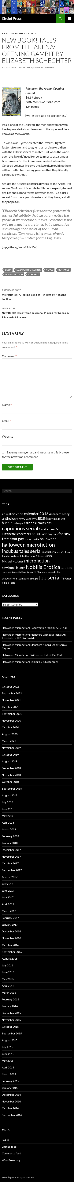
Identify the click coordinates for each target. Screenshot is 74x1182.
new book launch (13, 568)
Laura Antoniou (37, 556)
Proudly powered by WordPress (18, 1177)
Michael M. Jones (13, 561)
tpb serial (49, 577)
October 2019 (10, 754)
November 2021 (11, 700)
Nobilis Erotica (43, 567)
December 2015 (11, 1013)
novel (49, 269)
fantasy (64, 534)
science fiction (14, 274)
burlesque (18, 523)
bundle (7, 523)
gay (21, 538)
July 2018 (7, 802)
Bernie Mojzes (56, 518)
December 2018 (11, 768)
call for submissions (38, 523)
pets (69, 567)
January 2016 (10, 1006)
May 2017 (7, 897)
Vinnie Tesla (25, 67)
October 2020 (10, 727)
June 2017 (8, 890)
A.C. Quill (6, 514)
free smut (9, 539)
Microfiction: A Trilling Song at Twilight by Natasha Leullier (34, 295)
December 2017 (11, 849)
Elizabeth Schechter (29, 269)
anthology (10, 518)
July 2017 (7, 883)
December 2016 (11, 931)
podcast (6, 572)
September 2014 (12, 1115)
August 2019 (9, 761)
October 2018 (10, 781)
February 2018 (10, 836)
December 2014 (11, 1094)
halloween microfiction (28, 544)
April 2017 (8, 904)
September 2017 (12, 870)
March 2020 (9, 741)
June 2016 (8, 972)
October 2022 (10, 686)
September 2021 (12, 713)
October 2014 (10, 1108)
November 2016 (11, 938)
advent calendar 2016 (30, 513)
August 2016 (9, 958)
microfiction (37, 560)
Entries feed (9, 1146)
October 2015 (10, 1026)
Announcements (13, 33)
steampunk (22, 578)
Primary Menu (69, 18)
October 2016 (10, 945)
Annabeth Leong (59, 514)
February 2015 (10, 1081)
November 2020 (11, 720)
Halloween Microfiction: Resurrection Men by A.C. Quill (34, 627)
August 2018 (9, 795)
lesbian (49, 555)
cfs (56, 529)
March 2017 (9, 911)
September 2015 (12, 1033)
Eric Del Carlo (38, 534)
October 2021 (10, 707)
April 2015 (8, 1067)
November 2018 (11, 775)
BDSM (8, 269)
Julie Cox (24, 556)
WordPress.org (11, 1160)
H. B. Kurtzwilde (31, 539)
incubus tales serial (22, 551)
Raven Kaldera (19, 572)
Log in (5, 1139)
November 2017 (11, 856)
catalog (31, 33)
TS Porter (66, 578)
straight (33, 274)
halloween (48, 539)
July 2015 (7, 1047)
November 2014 (11, 1101)
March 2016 (9, 992)
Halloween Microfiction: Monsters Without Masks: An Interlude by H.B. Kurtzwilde (34, 636)
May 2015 (7, 1060)
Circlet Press (12, 18)
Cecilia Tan (46, 529)
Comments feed (11, 1153)
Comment (9, 356)
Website (7, 436)
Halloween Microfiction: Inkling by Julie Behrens (30, 661)
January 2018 (10, 843)
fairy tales (53, 534)
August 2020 (9, 734)
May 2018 (7, 815)
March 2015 (9, 1074)
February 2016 (10, 999)
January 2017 (10, 924)
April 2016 (8, 985)
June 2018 (8, 809)
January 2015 (10, 1087)
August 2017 (9, 877)
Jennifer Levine (64, 552)
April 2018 (8, 822)
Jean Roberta (49, 552)
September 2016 (12, 951)
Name (7, 404)
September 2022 (12, 693)
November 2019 (11, 747)
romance (63, 269)
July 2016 (7, 965)
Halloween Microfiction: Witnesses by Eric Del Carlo (32, 655)
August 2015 (9, 1040)
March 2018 (9, 829)
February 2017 (10, 917)
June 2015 (8, 1053)
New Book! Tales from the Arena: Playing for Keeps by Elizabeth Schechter (35, 313)
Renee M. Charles (36, 572)
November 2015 (11, 1019)
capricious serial (20, 528)
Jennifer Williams (10, 556)
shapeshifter (9, 578)
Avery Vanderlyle (28, 518)
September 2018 (12, 788)
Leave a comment (43, 67)
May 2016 (7, 979)
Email (6, 420)
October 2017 (10, 863)
